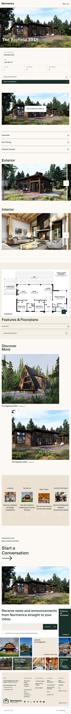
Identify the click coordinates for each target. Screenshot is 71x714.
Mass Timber (39, 688)
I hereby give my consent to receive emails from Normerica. (21, 633)
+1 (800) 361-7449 (8, 689)
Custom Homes (39, 681)
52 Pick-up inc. (63, 710)
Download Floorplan (10, 77)
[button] (66, 183)
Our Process (51, 685)
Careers (60, 685)
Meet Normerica (50, 681)
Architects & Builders (50, 688)
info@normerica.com (9, 685)
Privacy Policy (62, 691)
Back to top (62, 703)
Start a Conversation (10, 82)
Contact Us (50, 695)
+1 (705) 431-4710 (7, 687)
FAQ (59, 688)
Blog (48, 692)
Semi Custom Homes (39, 684)
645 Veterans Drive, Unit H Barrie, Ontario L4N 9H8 (11, 681)
